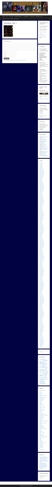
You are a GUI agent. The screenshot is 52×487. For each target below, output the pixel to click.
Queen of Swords (41, 432)
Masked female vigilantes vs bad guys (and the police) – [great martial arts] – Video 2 (43, 458)
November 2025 (41, 173)
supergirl (42, 380)
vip (44, 383)
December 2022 (41, 214)
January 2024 (41, 199)
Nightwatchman (41, 427)
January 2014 (41, 339)
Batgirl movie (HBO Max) (43, 395)
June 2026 (40, 165)
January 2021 (41, 241)
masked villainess (42, 417)
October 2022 (41, 216)
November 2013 (41, 341)
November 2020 (41, 243)
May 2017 (40, 292)
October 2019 (41, 258)
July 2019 (40, 262)
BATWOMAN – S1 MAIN (39, 16)
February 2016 (41, 310)
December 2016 (41, 298)
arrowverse (43, 359)
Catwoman (43, 366)
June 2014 (40, 333)
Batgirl (45, 360)
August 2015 (41, 317)
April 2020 (40, 251)
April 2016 (40, 307)
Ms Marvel (40, 425)
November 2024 (41, 187)
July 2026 (40, 164)
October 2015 (41, 314)
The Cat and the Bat (42, 442)
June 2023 (40, 207)
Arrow (40, 391)
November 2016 (41, 299)
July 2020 (40, 248)
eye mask (46, 367)
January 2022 (41, 227)
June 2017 (40, 291)
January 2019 (41, 269)
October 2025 (41, 174)
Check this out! (41, 404)
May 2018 (40, 278)
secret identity (41, 435)
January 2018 (41, 283)
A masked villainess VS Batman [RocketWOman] (43, 142)
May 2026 (40, 166)
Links (7, 16)
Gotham (40, 412)
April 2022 (40, 223)
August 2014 (41, 331)
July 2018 (40, 276)
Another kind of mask (42, 390)
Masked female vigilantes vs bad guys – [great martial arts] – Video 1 (43, 461)
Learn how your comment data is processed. (20, 60)
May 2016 (40, 306)
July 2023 (40, 206)
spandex (45, 379)
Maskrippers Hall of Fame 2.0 (18, 16)
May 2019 (40, 264)
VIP (39, 448)
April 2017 (40, 293)
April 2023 (40, 209)
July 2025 (40, 178)
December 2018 (41, 270)
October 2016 (41, 300)
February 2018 (41, 282)
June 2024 (40, 193)
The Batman (41, 441)
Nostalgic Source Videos (42, 428)
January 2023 (41, 213)
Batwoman (41, 362)
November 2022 (41, 215)
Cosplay (40, 367)
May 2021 (40, 236)
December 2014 (41, 326)
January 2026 (41, 171)
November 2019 (41, 257)
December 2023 (41, 200)
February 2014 (41, 338)
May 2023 (40, 208)
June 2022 (40, 221)
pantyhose (44, 375)
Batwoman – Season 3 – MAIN (14, 18)
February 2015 (41, 324)
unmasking (41, 383)
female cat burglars (42, 409)
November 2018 (41, 271)
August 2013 (41, 345)
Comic (40, 405)
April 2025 (40, 181)
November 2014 (41, 327)
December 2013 (41, 340)
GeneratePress (30, 485)
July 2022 (40, 220)
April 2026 (40, 167)
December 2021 (41, 228)
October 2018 (41, 272)
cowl (43, 367)
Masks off (40, 418)
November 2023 (41, 201)
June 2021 (40, 235)
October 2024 (41, 188)
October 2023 (41, 202)
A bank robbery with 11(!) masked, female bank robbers (43, 149)
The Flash (44, 380)
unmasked (42, 381)
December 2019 (41, 256)
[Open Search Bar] (49, 19)
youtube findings (41, 449)
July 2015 (40, 318)
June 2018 (40, 277)
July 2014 (40, 332)
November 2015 (41, 313)
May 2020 (40, 250)
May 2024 (40, 194)
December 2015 (41, 312)
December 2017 (41, 284)
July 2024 (40, 192)
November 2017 (41, 285)
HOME (4, 16)
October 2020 (41, 244)
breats (40, 402)
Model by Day (41, 419)
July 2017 (40, 290)
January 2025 (41, 185)
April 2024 (40, 195)
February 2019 (41, 268)
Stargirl (40, 439)
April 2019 (40, 265)
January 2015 (41, 325)
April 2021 (40, 237)
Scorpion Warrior (41, 434)
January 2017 (41, 297)
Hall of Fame (41, 416)
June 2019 (40, 263)
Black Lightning (41, 398)
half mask (46, 370)
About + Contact (11, 16)
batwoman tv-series (43, 363)
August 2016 (41, 303)
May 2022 (40, 222)
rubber (42, 376)
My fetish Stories (32, 16)
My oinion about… (42, 426)
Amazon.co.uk (41, 113)
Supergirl (40, 440)
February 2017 (41, 296)
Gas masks (41, 411)
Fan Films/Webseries (26, 16)
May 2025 (40, 180)
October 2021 (41, 230)
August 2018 (41, 275)
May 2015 (40, 320)
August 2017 (41, 289)
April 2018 (40, 279)
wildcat (46, 383)
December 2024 (41, 186)
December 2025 (41, 172)
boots (43, 364)
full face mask (41, 410)
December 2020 (41, 242)
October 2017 (41, 286)
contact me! (44, 63)
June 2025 (40, 179)
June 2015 (40, 319)
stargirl (40, 380)
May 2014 (40, 334)
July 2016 (40, 304)
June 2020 (40, 249)
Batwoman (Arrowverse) (42, 397)
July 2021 (40, 234)
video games (41, 447)
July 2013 (40, 346)
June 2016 (40, 305)
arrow (40, 359)
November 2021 (41, 229)
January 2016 (41, 311)
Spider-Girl (47, 379)
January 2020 (41, 255)
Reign (40, 433)
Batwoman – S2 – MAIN (6, 18)
